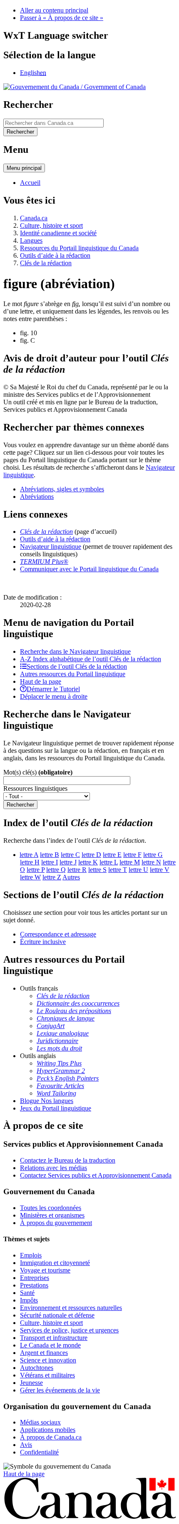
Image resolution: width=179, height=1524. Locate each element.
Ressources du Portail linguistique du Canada (79, 248)
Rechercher (20, 805)
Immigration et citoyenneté (55, 1262)
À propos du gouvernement (56, 1222)
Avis (26, 1444)
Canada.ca (33, 218)
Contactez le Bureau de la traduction (67, 1160)
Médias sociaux (40, 1422)
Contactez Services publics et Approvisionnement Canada (96, 1175)
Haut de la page (24, 1473)
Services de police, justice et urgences (69, 1330)
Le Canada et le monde (50, 1345)
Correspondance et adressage (58, 934)
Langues (31, 240)
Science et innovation (48, 1360)
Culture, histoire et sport (51, 225)
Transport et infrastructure (53, 1337)
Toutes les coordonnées (50, 1207)
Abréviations (37, 496)
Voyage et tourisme (45, 1270)
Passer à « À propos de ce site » (61, 17)
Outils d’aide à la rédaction (55, 255)
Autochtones (36, 1367)
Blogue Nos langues (46, 1100)
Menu (24, 168)
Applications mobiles (47, 1429)
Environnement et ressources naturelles (71, 1307)
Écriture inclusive (43, 941)
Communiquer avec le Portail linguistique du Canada (89, 569)
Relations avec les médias (53, 1167)
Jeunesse (31, 1382)
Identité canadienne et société (58, 233)
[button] (75, 651)
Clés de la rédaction (46, 262)
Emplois (31, 1255)
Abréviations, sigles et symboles (62, 489)
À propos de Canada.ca (51, 1437)
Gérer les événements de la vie (60, 1390)
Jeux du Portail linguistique (55, 1108)
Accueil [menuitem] (30, 182)
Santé (27, 1292)
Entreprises (34, 1277)
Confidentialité (39, 1452)
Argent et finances (44, 1352)
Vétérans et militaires (47, 1375)
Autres (71, 877)
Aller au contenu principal (54, 10)
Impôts (29, 1300)
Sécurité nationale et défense (57, 1315)
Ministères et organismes (52, 1215)
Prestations (34, 1285)
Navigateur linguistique (50, 546)
